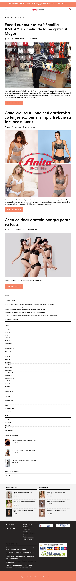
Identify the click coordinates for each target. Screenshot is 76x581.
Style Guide (8, 411)
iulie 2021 (7, 354)
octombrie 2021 (9, 346)
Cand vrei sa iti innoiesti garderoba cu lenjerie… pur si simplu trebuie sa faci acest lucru (38, 117)
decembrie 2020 (9, 373)
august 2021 (8, 351)
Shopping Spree (9, 408)
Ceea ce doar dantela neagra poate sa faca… (38, 222)
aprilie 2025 (8, 340)
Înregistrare (8, 419)
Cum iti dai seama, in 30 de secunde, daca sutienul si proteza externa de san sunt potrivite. (29, 304)
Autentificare (8, 422)
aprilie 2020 (8, 386)
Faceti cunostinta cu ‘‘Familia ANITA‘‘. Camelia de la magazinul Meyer (36, 29)
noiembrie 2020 (9, 375)
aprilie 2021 (8, 362)
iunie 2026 (7, 330)
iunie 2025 (7, 335)
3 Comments (33, 39)
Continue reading (13, 103)
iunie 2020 (7, 383)
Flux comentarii (9, 427)
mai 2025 (7, 338)
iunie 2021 (7, 356)
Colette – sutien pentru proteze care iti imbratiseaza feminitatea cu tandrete (25, 309)
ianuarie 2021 (8, 370)
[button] (6, 9)
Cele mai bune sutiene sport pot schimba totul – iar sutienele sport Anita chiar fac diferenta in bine (31, 315)
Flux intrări (7, 425)
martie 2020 (8, 389)
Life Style (7, 403)
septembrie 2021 (9, 348)
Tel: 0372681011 (27, 539)
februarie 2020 (9, 391)
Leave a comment (30, 127)
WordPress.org (9, 430)
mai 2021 (7, 359)
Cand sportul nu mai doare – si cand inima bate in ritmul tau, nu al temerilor (25, 312)
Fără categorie (9, 400)
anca (8, 39)
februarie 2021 (8, 367)
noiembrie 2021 (9, 343)
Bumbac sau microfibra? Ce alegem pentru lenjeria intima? (20, 307)
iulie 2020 (7, 381)
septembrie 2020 (9, 378)
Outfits (6, 405)
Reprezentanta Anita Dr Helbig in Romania (31, 577)
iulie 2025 (7, 332)
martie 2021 (8, 364)
